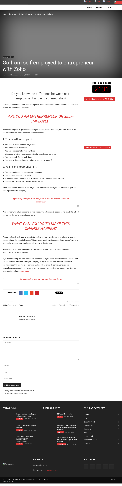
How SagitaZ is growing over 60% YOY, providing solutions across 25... (66, 428)
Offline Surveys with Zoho (13, 305)
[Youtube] (111, 466)
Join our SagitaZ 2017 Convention (65, 305)
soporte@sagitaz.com (50, 470)
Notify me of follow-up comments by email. (20, 391)
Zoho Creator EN (90, 440)
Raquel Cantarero (11, 75)
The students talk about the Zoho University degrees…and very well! (67, 440)
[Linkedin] (99, 466)
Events (86, 415)
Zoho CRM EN (89, 422)
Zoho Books (88, 425)
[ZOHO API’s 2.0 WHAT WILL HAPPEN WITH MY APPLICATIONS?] (9, 440)
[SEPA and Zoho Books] (49, 417)
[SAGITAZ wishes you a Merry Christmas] (9, 428)
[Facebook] (86, 466)
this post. (24, 271)
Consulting (6, 57)
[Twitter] (105, 466)
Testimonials (62, 444)
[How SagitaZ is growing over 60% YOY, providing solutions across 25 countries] (49, 428)
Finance (60, 416)
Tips (13, 57)
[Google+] (92, 466)
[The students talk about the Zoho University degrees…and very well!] (49, 440)
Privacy (112, 479)
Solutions (87, 429)
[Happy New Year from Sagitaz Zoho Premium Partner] (9, 419)
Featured (20, 419)
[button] (116, 7)
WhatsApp (88, 432)
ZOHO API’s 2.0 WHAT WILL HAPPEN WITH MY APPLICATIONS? (25, 439)
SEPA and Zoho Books (64, 414)
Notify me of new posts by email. (16, 393)
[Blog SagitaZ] (14, 5)
